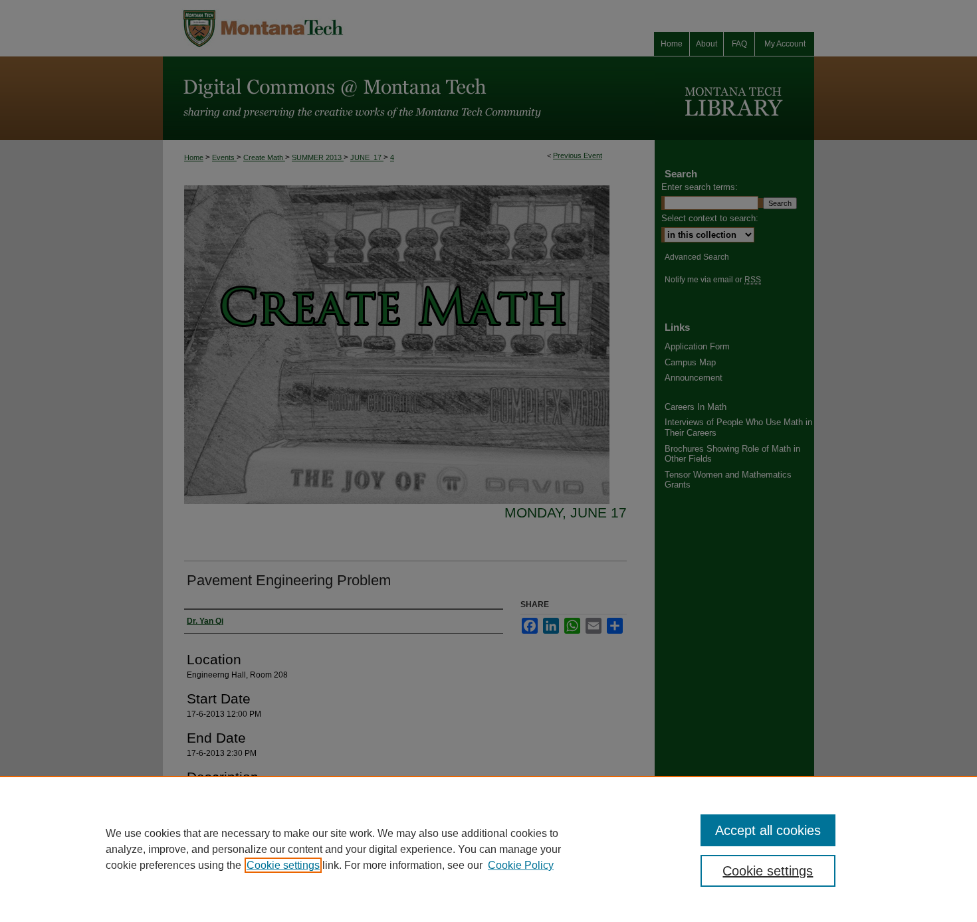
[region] (488, 849)
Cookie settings (283, 865)
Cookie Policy (521, 865)
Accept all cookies (768, 830)
